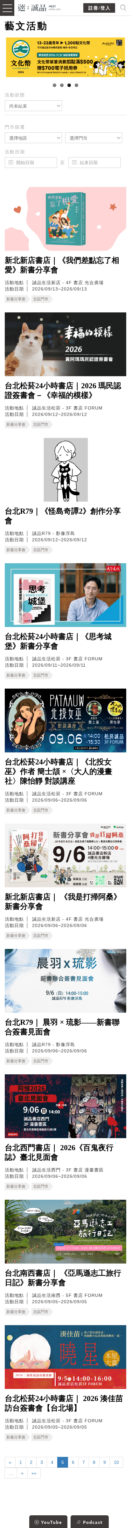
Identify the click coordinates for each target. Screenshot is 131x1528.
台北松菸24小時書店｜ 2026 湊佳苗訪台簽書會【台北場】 (64, 1403)
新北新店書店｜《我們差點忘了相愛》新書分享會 (62, 265)
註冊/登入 (99, 8)
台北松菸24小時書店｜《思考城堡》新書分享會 (58, 641)
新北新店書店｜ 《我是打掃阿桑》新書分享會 (63, 902)
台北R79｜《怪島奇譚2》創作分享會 (63, 516)
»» (34, 1473)
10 (116, 1462)
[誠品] (39, 7)
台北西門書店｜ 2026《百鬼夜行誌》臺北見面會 (59, 1152)
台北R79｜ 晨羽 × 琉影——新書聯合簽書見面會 (62, 1027)
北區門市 (40, 299)
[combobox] (33, 105)
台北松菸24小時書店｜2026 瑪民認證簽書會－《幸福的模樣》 (63, 390)
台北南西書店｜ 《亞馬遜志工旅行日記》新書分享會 (63, 1278)
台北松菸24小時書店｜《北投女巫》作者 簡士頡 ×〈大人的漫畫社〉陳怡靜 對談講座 (58, 771)
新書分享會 (15, 299)
